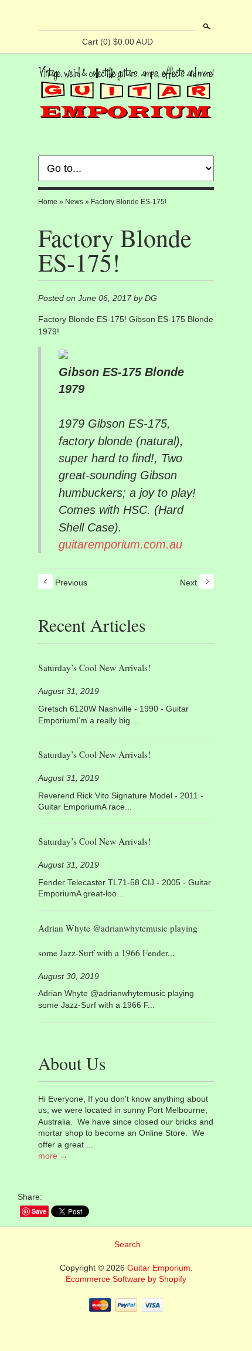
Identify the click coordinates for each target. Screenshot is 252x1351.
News (74, 202)
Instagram (155, 16)
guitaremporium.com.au (120, 544)
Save (39, 1211)
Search (206, 26)
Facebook (115, 16)
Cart (117, 41)
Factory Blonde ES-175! (128, 202)
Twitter (135, 16)
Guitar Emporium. (160, 1267)
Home (47, 202)
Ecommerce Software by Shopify (126, 1279)
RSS (95, 16)
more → (53, 1155)
